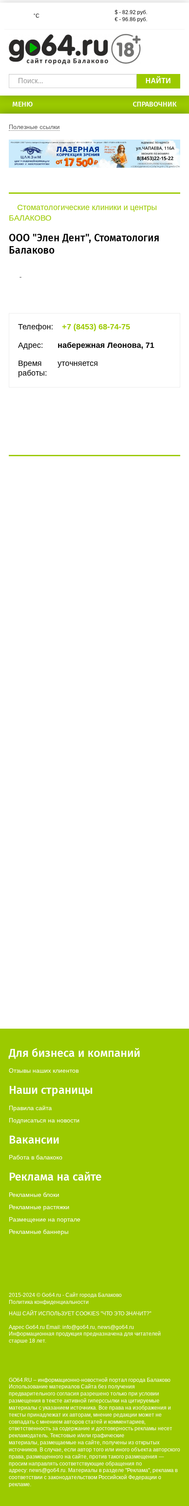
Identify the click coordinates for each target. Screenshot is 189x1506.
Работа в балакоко (35, 1157)
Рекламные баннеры (39, 1231)
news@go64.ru (47, 1470)
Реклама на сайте (55, 1177)
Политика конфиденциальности (49, 1302)
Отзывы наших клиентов (44, 1070)
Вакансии (34, 1140)
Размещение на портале (44, 1219)
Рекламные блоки (34, 1194)
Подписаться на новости (44, 1120)
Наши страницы (51, 1090)
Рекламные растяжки (39, 1207)
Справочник (155, 104)
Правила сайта (30, 1107)
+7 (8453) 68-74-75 (96, 326)
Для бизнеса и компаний (74, 1053)
